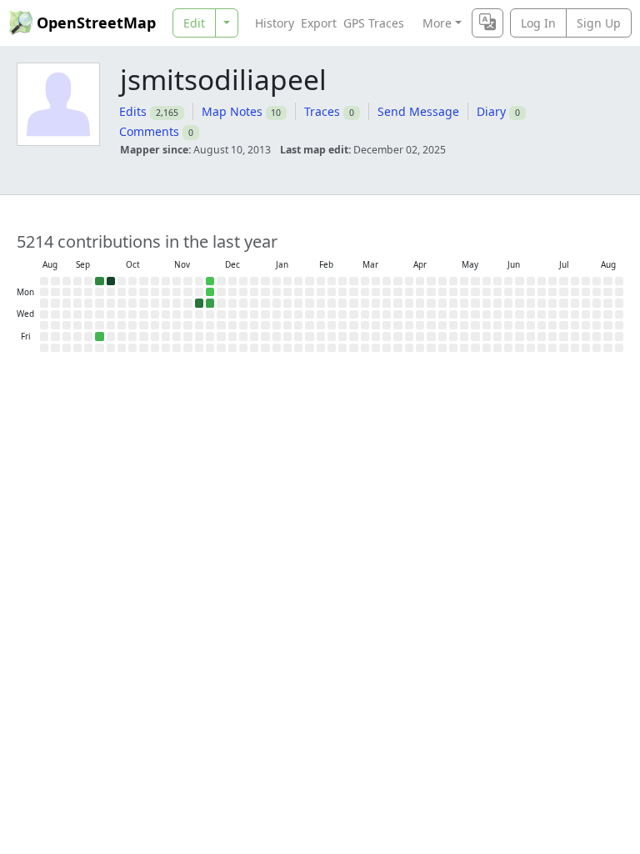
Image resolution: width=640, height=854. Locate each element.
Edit (194, 23)
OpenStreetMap (96, 23)
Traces (322, 111)
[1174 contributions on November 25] (199, 303)
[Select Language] (487, 23)
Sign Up (599, 23)
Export (319, 23)
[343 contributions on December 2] (210, 303)
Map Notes (232, 111)
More (437, 23)
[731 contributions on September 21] (99, 281)
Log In (538, 23)
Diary (491, 111)
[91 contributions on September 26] (99, 336)
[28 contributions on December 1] (210, 292)
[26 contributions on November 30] (210, 281)
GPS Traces (373, 23)
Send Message (418, 111)
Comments (149, 131)
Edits (133, 111)
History (274, 23)
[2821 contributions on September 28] (111, 281)
